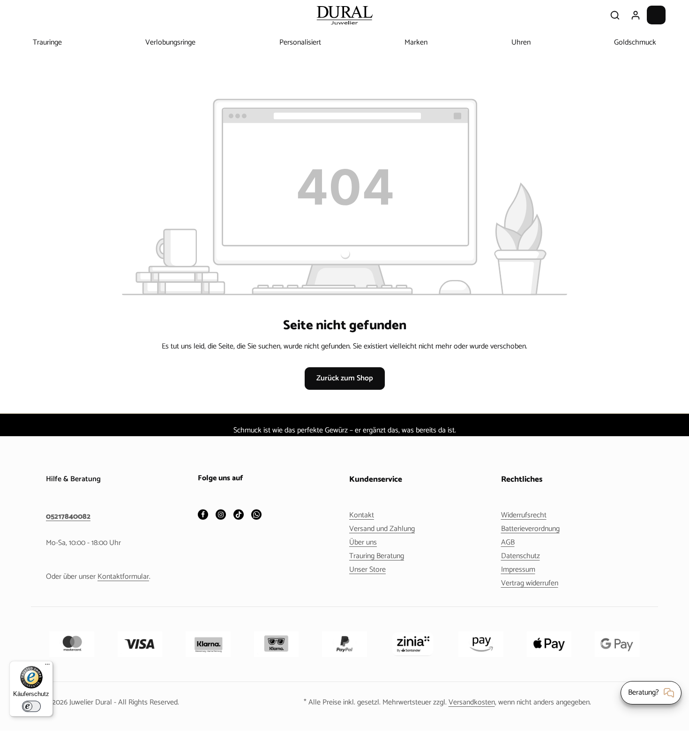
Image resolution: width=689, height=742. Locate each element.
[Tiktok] (238, 515)
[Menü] (47, 666)
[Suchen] (615, 15)
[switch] (31, 706)
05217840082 (68, 516)
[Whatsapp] (256, 515)
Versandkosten (472, 702)
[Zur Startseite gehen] (344, 15)
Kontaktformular (123, 576)
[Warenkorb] (656, 15)
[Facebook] (203, 515)
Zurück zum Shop (344, 378)
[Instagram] (221, 515)
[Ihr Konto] (635, 15)
